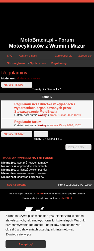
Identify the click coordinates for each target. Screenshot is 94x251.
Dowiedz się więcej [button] (19, 234)
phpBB (40, 193)
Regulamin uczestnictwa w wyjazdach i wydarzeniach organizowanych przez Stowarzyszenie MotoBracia (44, 107)
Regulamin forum (27, 122)
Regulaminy (14, 72)
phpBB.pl (66, 198)
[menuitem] (8, 56)
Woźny (42, 114)
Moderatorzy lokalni (28, 78)
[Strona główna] (31, 20)
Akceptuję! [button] (26, 244)
